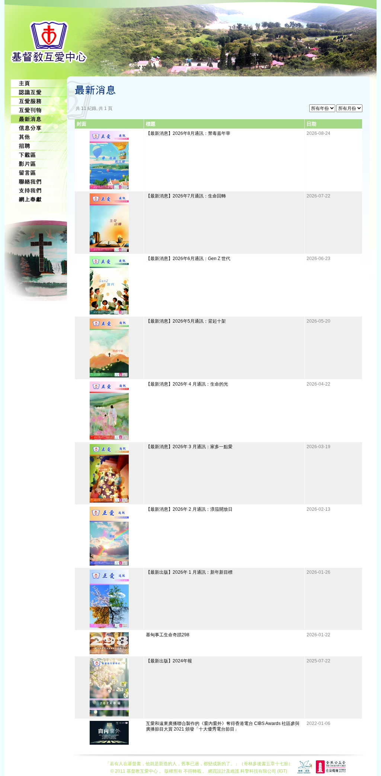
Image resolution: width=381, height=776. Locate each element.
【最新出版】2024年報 (169, 660)
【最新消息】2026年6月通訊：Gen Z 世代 (188, 258)
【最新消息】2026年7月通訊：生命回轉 (186, 196)
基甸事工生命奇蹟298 (167, 634)
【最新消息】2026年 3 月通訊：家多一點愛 (189, 446)
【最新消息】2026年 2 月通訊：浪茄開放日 (189, 509)
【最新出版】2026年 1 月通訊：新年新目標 (189, 572)
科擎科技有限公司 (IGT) (263, 771)
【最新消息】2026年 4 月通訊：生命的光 (187, 384)
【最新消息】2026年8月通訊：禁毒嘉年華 (188, 133)
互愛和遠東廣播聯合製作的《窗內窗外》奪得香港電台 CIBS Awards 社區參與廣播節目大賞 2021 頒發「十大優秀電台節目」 (223, 726)
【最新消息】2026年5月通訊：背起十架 (186, 321)
